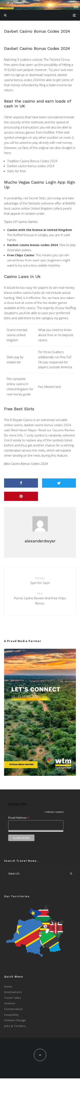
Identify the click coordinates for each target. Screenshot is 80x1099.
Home (8, 986)
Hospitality (11, 1015)
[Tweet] (59, 483)
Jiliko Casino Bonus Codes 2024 (26, 463)
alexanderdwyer (40, 540)
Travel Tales (12, 998)
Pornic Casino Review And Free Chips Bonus (40, 598)
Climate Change (15, 1020)
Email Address (18, 818)
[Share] (21, 483)
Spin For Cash (40, 580)
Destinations (13, 992)
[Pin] (21, 496)
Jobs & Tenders (15, 1026)
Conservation (13, 1009)
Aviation (9, 1003)
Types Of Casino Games (21, 222)
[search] (71, 873)
